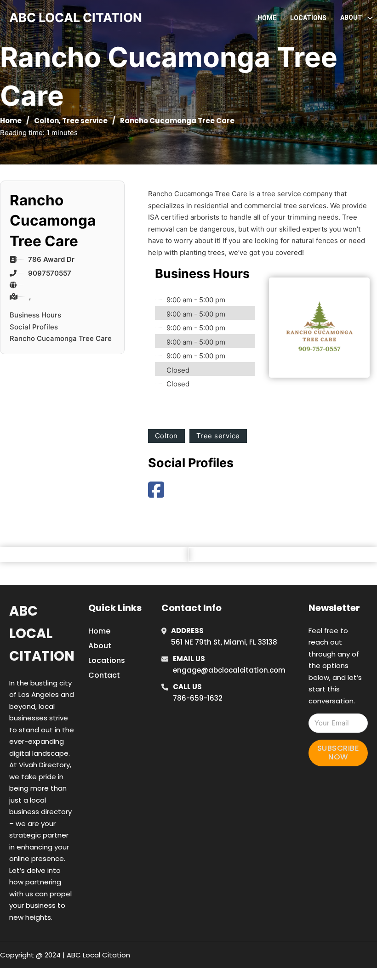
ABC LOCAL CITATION (75, 17)
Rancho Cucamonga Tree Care (61, 338)
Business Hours (35, 315)
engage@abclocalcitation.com (229, 670)
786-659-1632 (198, 698)
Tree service (85, 120)
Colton (46, 120)
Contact (104, 675)
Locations (308, 18)
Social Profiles (34, 327)
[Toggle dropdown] (370, 18)
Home (266, 18)
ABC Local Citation (41, 634)
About (99, 645)
